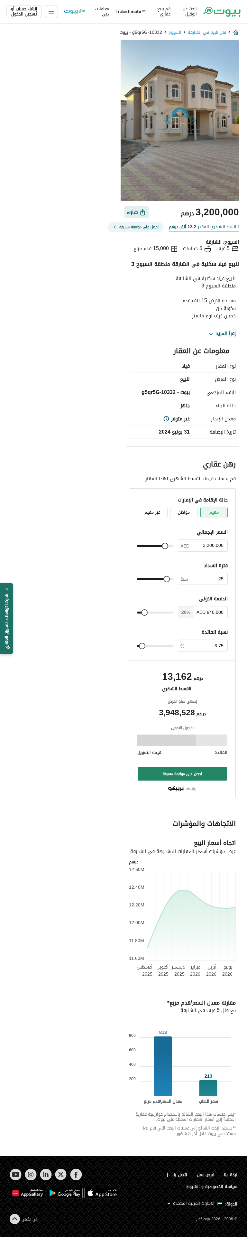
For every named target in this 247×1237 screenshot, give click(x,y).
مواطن (184, 512)
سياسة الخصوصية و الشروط (211, 1186)
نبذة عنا (230, 1174)
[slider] (165, 546)
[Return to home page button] (222, 11)
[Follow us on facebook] (76, 1174)
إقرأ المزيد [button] (226, 334)
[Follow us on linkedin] (46, 1174)
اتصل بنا (179, 1174)
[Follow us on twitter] (61, 1174)
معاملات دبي (102, 11)
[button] (6, 618)
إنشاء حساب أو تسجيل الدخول (24, 11)
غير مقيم (152, 512)
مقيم (214, 512)
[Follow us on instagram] (31, 1174)
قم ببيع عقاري (163, 11)
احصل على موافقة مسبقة (182, 773)
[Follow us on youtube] (16, 1174)
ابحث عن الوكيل (190, 11)
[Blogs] (74, 11)
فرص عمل (206, 1174)
